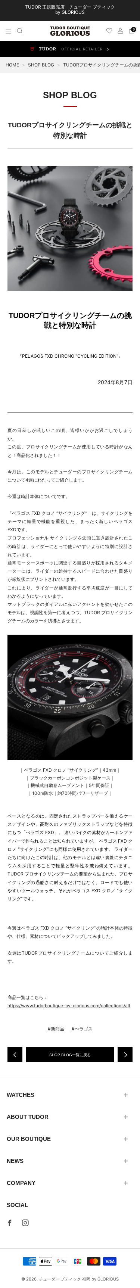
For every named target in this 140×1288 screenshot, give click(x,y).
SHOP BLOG (41, 65)
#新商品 (56, 1029)
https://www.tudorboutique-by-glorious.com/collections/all (68, 1005)
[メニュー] (8, 31)
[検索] (19, 31)
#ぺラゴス (82, 1029)
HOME (12, 65)
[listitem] (70, 10)
